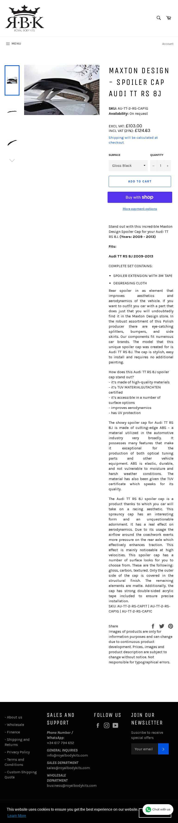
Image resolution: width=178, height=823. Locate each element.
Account (167, 44)
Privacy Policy (18, 752)
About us (14, 717)
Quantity (156, 155)
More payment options (140, 209)
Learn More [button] (16, 816)
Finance (13, 732)
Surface (115, 155)
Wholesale (16, 724)
